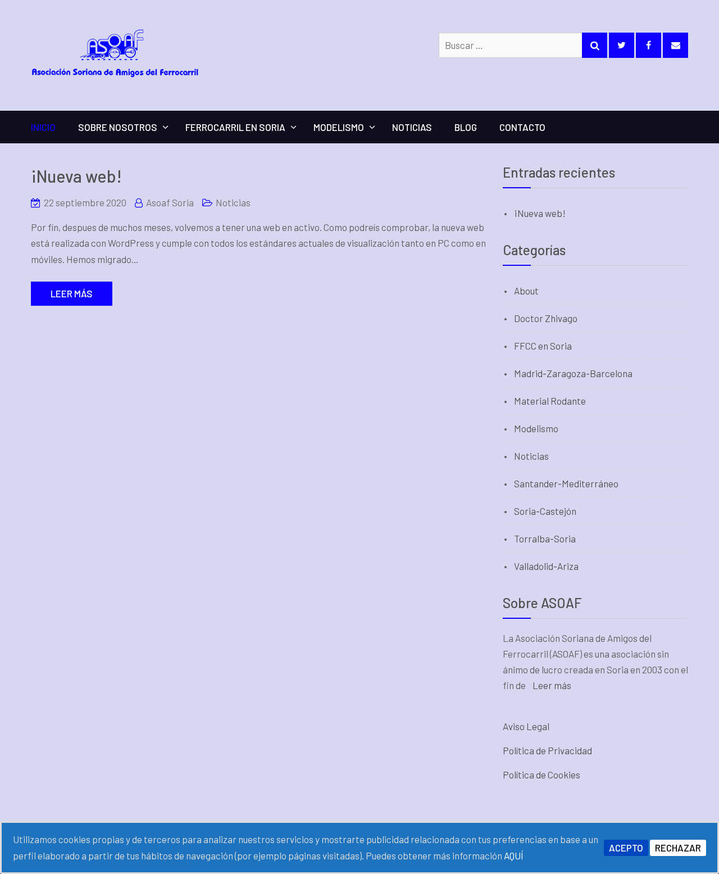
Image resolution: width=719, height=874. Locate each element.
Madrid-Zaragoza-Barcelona (573, 373)
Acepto (626, 847)
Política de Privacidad (547, 750)
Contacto (522, 127)
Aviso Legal (526, 726)
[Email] (675, 45)
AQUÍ (514, 855)
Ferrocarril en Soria (235, 127)
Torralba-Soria (545, 538)
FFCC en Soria (543, 345)
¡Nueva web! (76, 176)
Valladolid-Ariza (546, 566)
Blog (465, 127)
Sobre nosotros (117, 127)
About (526, 290)
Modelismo (338, 127)
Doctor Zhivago (545, 318)
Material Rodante (550, 400)
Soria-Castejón (545, 511)
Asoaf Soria (170, 202)
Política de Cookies (541, 774)
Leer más (72, 293)
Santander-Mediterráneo (566, 483)
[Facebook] (648, 45)
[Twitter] (621, 45)
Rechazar (678, 847)
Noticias (412, 127)
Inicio (43, 127)
